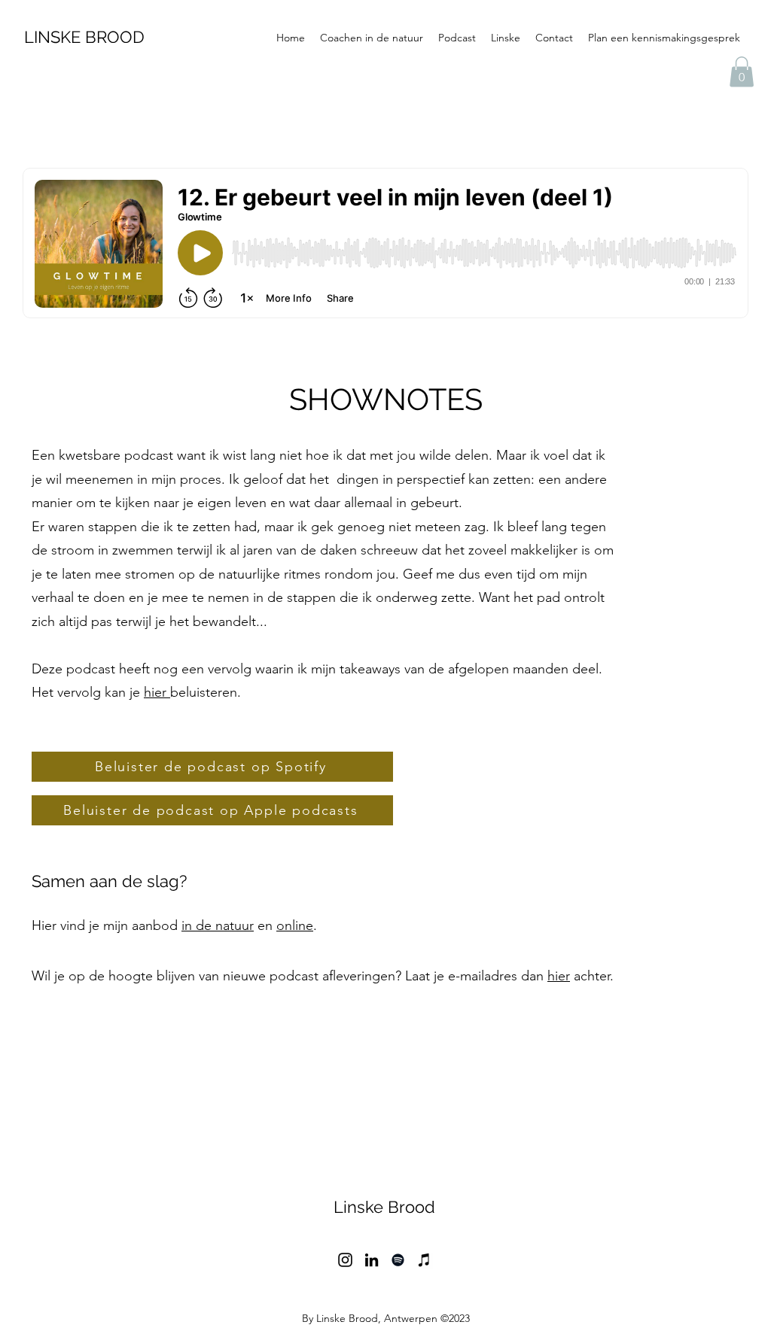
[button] (741, 71)
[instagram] (345, 1259)
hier (157, 692)
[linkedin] (371, 1259)
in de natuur (217, 925)
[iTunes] (424, 1259)
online (294, 925)
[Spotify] (398, 1259)
